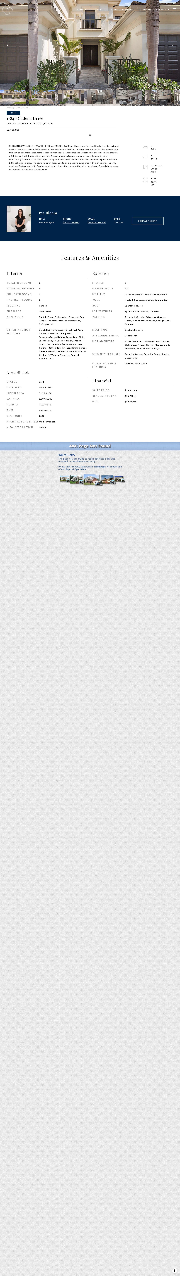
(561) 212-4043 (71, 222)
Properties (101, 10)
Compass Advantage (122, 10)
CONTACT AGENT (147, 221)
